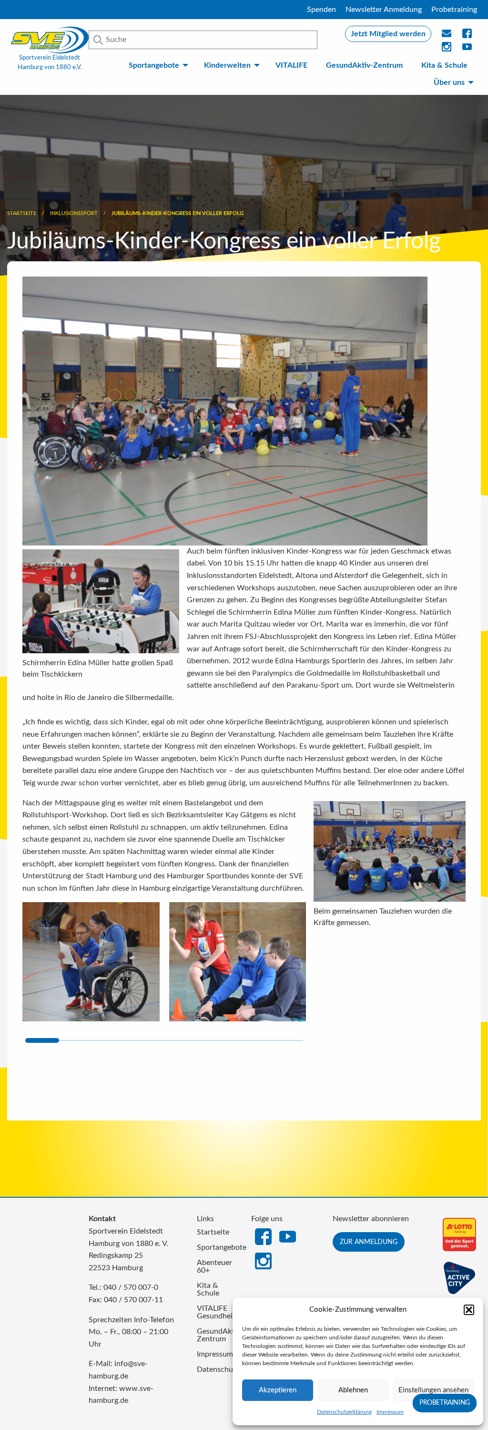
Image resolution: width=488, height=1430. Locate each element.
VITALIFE (291, 65)
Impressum (390, 1412)
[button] (469, 1310)
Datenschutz (217, 1369)
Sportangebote (154, 65)
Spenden (321, 9)
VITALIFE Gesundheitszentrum (217, 1312)
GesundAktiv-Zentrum (364, 65)
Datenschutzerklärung (344, 1412)
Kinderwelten (227, 65)
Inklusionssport (74, 213)
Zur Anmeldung (368, 1241)
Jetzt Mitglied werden (388, 34)
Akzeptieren (277, 1390)
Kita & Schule (444, 65)
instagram (447, 49)
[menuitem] (157, 65)
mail (447, 36)
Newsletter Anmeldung (384, 9)
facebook (467, 36)
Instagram (263, 1260)
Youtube (467, 49)
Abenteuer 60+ (214, 1266)
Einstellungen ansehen (433, 1390)
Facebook (263, 1236)
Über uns (449, 82)
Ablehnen (353, 1390)
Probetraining (454, 9)
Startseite (21, 213)
